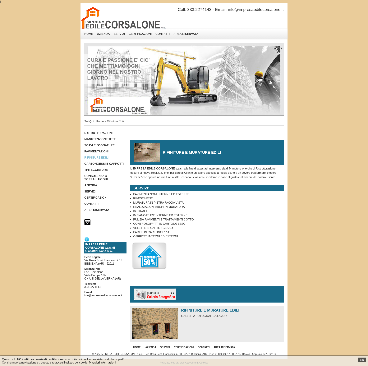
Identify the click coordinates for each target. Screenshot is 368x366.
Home (88, 33)
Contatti (162, 33)
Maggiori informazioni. (102, 362)
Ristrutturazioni (98, 133)
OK (362, 360)
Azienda (103, 33)
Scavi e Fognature (99, 145)
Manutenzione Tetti (100, 139)
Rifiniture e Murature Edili (210, 310)
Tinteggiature (96, 169)
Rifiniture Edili (96, 157)
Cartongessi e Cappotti (104, 163)
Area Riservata (185, 33)
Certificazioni (140, 33)
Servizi (119, 33)
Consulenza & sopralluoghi (96, 177)
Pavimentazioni (96, 151)
